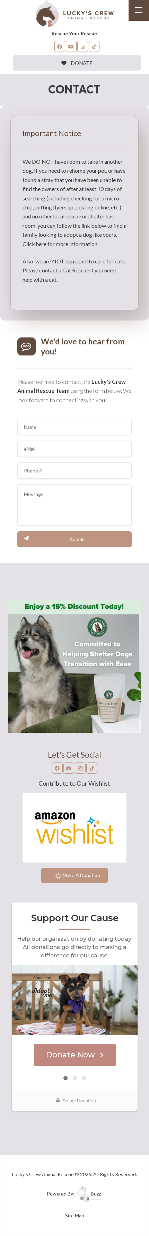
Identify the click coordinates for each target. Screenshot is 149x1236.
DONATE (81, 63)
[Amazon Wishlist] (74, 827)
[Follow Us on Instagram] (82, 46)
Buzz (95, 1194)
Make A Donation (81, 875)
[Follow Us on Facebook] (59, 46)
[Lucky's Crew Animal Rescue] (75, 13)
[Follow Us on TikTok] (94, 46)
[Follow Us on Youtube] (71, 46)
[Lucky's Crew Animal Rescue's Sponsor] (74, 666)
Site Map (74, 1215)
